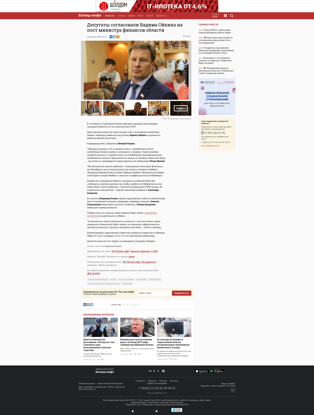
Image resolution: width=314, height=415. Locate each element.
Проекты (161, 15)
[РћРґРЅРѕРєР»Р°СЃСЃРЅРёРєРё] (117, 36)
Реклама (163, 380)
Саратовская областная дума (98, 279)
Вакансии (152, 380)
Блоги (149, 15)
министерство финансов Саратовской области (104, 284)
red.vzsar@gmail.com (210, 145)
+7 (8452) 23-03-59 (209, 142)
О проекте (140, 380)
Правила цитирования (157, 383)
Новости (109, 15)
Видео (131, 15)
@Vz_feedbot (93, 273)
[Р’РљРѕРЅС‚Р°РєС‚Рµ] (111, 36)
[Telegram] (114, 36)
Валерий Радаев (154, 279)
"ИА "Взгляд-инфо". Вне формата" (139, 261)
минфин (113, 279)
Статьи (121, 15)
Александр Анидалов (126, 279)
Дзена (132, 256)
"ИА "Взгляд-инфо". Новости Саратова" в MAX (134, 251)
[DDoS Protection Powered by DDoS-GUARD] (176, 411)
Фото (140, 15)
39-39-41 (226, 142)
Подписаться (181, 293)
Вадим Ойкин (127, 284)
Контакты (174, 380)
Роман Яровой (141, 279)
